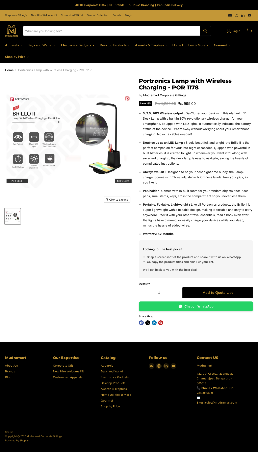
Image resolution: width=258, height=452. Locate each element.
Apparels (12, 45)
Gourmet (221, 45)
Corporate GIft (63, 365)
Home (9, 70)
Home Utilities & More (189, 45)
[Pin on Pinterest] (160, 322)
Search (9, 432)
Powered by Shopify (16, 440)
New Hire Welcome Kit (44, 15)
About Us (11, 365)
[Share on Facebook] (141, 322)
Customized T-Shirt (72, 15)
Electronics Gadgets (76, 45)
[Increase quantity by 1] (174, 292)
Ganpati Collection (97, 15)
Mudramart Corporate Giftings (164, 95)
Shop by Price (15, 56)
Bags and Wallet (40, 45)
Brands (116, 15)
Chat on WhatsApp (198, 306)
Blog (8, 377)
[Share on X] (147, 322)
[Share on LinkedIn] (154, 322)
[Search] (205, 31)
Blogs (128, 15)
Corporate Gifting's (16, 15)
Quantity (144, 283)
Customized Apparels (67, 377)
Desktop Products (113, 45)
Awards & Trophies (150, 45)
